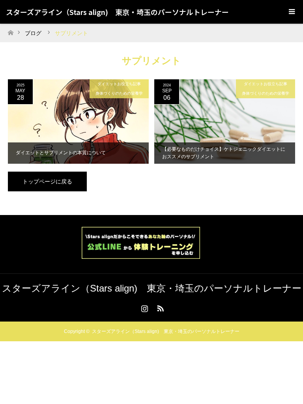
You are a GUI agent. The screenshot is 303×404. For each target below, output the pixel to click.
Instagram (144, 307)
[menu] (291, 12)
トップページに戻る (47, 181)
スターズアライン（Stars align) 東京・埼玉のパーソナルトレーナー (117, 12)
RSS (159, 307)
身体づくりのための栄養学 (119, 93)
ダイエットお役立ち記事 (119, 84)
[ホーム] (10, 31)
